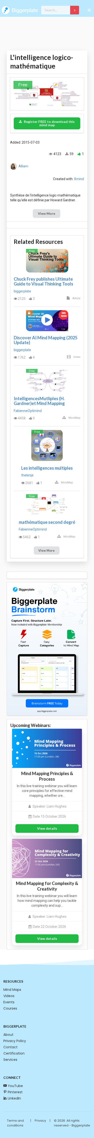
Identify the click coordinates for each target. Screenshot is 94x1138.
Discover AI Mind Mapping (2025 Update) (45, 340)
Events (8, 1002)
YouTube (15, 1085)
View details (47, 828)
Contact (10, 1047)
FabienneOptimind (28, 411)
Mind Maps (12, 989)
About (8, 1034)
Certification (14, 1053)
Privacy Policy (14, 1040)
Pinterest (15, 1092)
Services (10, 1059)
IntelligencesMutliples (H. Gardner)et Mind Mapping (39, 401)
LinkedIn (14, 1098)
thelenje (27, 475)
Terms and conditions (15, 1123)
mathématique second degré (47, 522)
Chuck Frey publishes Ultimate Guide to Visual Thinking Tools (43, 281)
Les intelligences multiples (47, 468)
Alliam (23, 166)
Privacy (40, 1120)
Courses (10, 1008)
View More (46, 213)
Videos (8, 995)
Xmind (79, 179)
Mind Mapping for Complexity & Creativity (47, 886)
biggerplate (22, 291)
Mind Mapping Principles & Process (47, 776)
